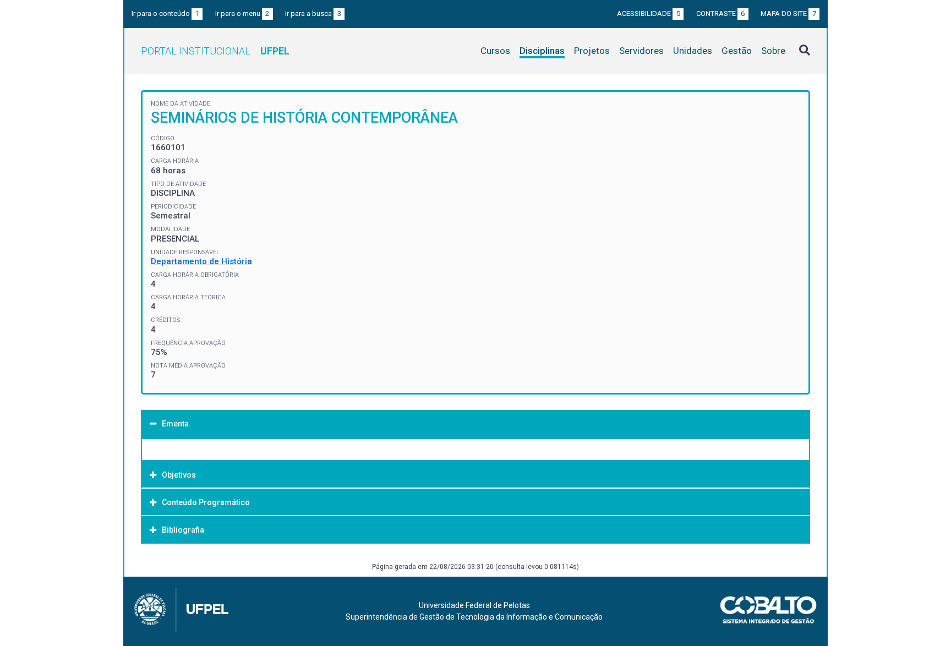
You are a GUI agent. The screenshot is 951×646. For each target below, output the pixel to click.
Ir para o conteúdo (165, 13)
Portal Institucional (215, 51)
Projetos (592, 50)
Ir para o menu (242, 13)
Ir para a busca (313, 13)
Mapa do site (788, 13)
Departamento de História (201, 261)
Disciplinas (542, 50)
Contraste (720, 13)
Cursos (495, 50)
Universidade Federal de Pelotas (474, 605)
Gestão (737, 50)
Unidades (692, 50)
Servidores (641, 50)
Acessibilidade (648, 13)
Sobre (773, 50)
